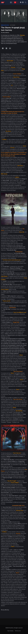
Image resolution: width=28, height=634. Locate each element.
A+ (17, 2)
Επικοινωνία (18, 630)
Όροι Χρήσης (10, 630)
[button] (25, 2)
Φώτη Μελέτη (6, 32)
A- (13, 2)
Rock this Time (6, 25)
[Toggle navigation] (11, 2)
